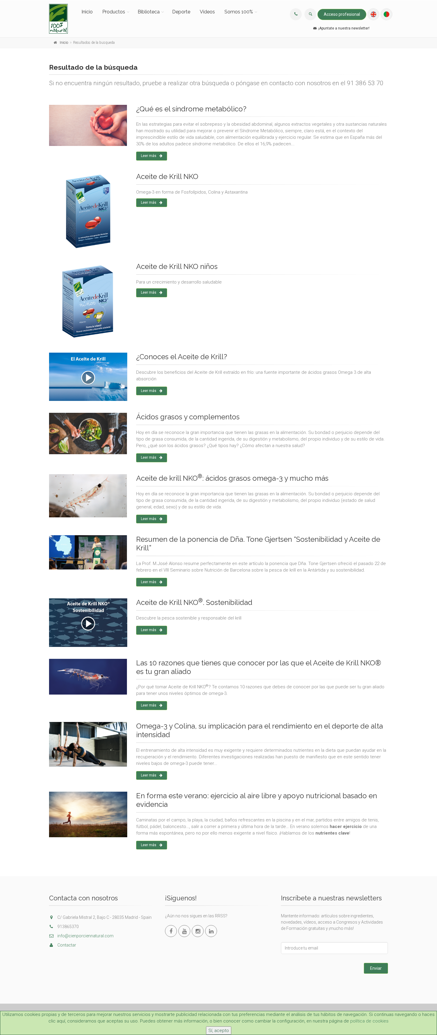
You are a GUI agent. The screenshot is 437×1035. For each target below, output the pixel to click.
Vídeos (207, 12)
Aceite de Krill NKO (167, 176)
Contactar (66, 945)
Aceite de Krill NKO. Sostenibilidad (194, 602)
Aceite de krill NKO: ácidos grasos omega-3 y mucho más (232, 478)
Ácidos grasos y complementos (188, 417)
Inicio (87, 12)
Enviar (376, 968)
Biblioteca (149, 12)
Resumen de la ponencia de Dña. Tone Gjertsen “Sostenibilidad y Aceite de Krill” (258, 543)
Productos (113, 12)
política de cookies (369, 1021)
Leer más (148, 156)
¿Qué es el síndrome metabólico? (191, 109)
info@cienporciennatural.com (85, 935)
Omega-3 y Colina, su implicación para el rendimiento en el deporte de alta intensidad (259, 730)
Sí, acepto (218, 1030)
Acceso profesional (342, 14)
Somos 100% (238, 12)
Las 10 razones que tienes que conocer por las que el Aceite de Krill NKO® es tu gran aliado (258, 667)
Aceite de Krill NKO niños (177, 266)
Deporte (181, 12)
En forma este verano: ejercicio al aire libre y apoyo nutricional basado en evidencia (256, 800)
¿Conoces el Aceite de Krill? (181, 356)
